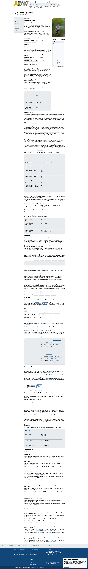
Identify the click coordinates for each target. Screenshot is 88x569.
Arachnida (59, 304)
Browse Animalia (33, 551)
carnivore (27, 311)
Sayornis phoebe (23, 9)
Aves (58, 52)
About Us (31, 552)
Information (19, 19)
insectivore (48, 312)
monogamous (34, 122)
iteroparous (40, 151)
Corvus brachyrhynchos (46, 327)
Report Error (41, 567)
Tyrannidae (59, 59)
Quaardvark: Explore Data (34, 561)
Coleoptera (37, 302)
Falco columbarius (50, 323)
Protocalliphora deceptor (34, 378)
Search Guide (40, 7)
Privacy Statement (33, 564)
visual (37, 293)
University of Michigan (17, 551)
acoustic (43, 293)
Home (15, 9)
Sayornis (58, 62)
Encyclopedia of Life (28, 451)
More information (44, 431)
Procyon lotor (30, 329)
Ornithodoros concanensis (50, 379)
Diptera (58, 303)
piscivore (42, 312)
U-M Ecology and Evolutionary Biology (20, 554)
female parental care (56, 205)
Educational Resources (34, 556)
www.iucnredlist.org (43, 474)
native (43, 40)
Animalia (18, 9)
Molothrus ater (53, 368)
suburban (43, 60)
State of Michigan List (30, 445)
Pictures (18, 21)
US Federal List (28, 440)
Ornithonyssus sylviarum (51, 375)
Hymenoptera (37, 300)
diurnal (36, 259)
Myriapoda (45, 304)
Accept (66, 566)
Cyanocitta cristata (31, 327)
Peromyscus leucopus (28, 330)
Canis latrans (39, 329)
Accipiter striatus (27, 324)
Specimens (18, 26)
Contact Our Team (34, 567)
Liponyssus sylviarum (58, 374)
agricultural (28, 62)
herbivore (27, 314)
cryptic (39, 336)
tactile (41, 294)
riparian (35, 62)
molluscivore (56, 312)
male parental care (45, 205)
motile (42, 259)
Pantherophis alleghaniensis (46, 330)
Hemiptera (26, 303)
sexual (50, 152)
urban (37, 60)
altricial (37, 205)
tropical (41, 57)
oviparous (57, 152)
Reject (72, 566)
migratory (48, 259)
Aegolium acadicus (39, 323)
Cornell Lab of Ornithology (54, 541)
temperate (35, 57)
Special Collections (33, 557)
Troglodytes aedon (59, 327)
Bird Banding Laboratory (46, 231)
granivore (41, 314)
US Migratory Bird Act (30, 437)
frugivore (34, 314)
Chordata (59, 46)
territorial (61, 259)
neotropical (27, 41)
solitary (54, 259)
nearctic (37, 40)
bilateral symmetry (29, 88)
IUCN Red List (28, 430)
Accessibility (32, 562)
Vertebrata (59, 49)
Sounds (17, 23)
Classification (19, 30)
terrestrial (27, 58)
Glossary (31, 559)
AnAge (37, 108)
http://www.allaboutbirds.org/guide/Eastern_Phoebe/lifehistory (43, 530)
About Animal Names (33, 554)
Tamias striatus (53, 329)
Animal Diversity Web (39, 2)
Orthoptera (45, 302)
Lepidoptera (46, 303)
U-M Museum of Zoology (18, 552)
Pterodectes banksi (33, 375)
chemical (53, 294)
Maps (17, 28)
